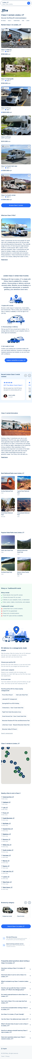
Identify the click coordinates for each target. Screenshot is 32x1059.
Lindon (27, 20)
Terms (2, 1056)
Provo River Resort (7, 695)
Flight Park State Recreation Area (11, 712)
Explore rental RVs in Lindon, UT (16, 360)
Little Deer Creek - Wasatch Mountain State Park (16, 725)
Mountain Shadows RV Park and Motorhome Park (16, 720)
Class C (9, 20)
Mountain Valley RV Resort (9, 729)
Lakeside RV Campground (9, 699)
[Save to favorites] (29, 30)
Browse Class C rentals (16, 205)
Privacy (7, 1056)
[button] (23, 776)
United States (17, 20)
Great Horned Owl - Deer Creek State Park (14, 716)
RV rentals (3, 20)
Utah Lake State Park (7, 550)
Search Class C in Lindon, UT (16, 926)
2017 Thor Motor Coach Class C (13, 385)
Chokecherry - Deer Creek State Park (12, 707)
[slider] (7, 51)
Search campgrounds (7, 733)
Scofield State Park (6, 572)
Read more (4, 259)
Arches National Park (7, 491)
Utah (23, 20)
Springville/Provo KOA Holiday (10, 703)
